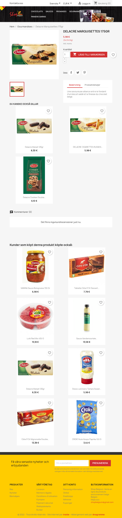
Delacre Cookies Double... (34, 197)
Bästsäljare (14, 496)
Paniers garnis (38, 16)
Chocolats (37, 11)
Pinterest (84, 72)
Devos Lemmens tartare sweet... (86, 389)
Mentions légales (44, 493)
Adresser (67, 499)
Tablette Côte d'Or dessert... (86, 288)
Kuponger (67, 503)
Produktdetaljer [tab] (92, 85)
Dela (71, 72)
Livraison (40, 489)
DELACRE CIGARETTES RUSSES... (88, 147)
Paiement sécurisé (44, 503)
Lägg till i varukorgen (89, 54)
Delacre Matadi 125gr (34, 147)
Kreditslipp (68, 496)
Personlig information (73, 489)
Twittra (77, 72)
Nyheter (13, 493)
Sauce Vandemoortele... (86, 338)
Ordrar (66, 493)
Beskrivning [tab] (74, 85)
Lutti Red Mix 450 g (35, 338)
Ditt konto (69, 484)
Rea (11, 489)
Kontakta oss (16, 3)
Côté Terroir (94, 11)
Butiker (39, 510)
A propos (40, 499)
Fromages (61, 11)
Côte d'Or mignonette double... (35, 439)
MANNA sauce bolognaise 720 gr (35, 288)
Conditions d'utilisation (46, 496)
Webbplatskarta (43, 506)
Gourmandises (76, 11)
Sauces (49, 11)
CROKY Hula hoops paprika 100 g (86, 439)
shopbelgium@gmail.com (102, 502)
